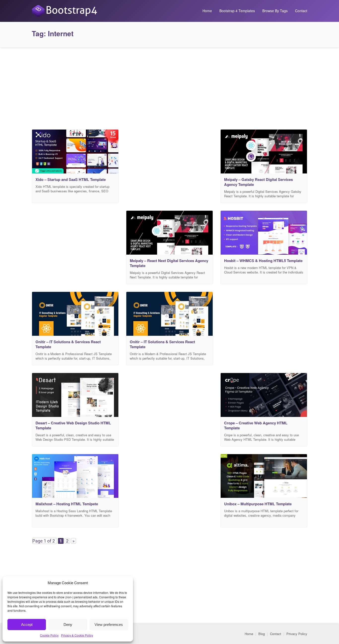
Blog (261, 633)
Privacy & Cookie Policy (77, 635)
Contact (301, 10)
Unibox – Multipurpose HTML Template (258, 504)
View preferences (109, 624)
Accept (27, 624)
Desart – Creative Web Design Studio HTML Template (73, 425)
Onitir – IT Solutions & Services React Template (68, 344)
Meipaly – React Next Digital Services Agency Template (169, 263)
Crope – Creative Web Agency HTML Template (255, 425)
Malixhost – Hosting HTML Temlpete (66, 504)
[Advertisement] (169, 87)
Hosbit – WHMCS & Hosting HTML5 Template (263, 260)
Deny (68, 624)
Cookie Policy (49, 635)
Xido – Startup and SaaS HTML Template (70, 179)
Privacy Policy (296, 633)
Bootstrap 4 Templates (237, 10)
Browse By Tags (275, 10)
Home (207, 10)
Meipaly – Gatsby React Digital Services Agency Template (258, 182)
